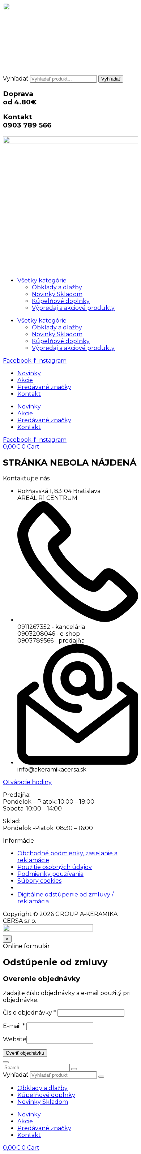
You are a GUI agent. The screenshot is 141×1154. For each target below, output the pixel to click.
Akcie (25, 380)
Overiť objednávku (25, 1053)
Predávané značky (44, 387)
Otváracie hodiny (27, 782)
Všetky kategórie (42, 280)
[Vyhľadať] (101, 1077)
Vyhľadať (16, 78)
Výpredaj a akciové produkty (73, 307)
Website (14, 1039)
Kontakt (29, 393)
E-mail (14, 1026)
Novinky (29, 373)
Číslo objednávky (29, 1012)
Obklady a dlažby (57, 287)
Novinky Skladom (57, 294)
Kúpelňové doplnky (61, 301)
